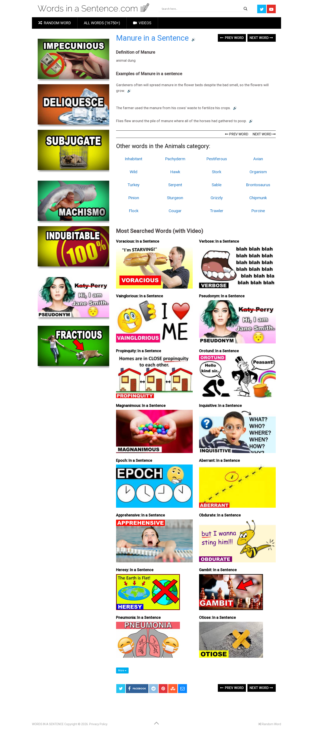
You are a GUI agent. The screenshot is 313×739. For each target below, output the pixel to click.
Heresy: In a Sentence (135, 569)
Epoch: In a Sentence (134, 460)
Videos (144, 23)
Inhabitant (133, 158)
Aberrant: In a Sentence (219, 460)
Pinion (133, 197)
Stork (216, 171)
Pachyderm (175, 158)
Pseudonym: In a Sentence (222, 296)
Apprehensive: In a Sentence (140, 515)
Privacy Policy (98, 724)
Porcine (258, 210)
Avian (258, 158)
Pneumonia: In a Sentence (138, 617)
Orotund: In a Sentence (219, 351)
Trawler (216, 210)
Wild (133, 171)
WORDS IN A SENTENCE (48, 724)
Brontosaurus (258, 184)
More (121, 670)
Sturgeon (175, 197)
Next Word (260, 38)
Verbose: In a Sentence (219, 241)
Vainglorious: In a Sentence (139, 296)
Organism (258, 171)
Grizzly (217, 197)
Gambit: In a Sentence (218, 569)
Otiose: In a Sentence (217, 617)
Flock (133, 210)
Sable (216, 184)
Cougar (175, 210)
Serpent (175, 184)
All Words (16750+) (102, 23)
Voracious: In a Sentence (137, 241)
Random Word (57, 23)
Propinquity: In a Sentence (138, 351)
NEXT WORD (262, 134)
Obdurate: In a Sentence (220, 515)
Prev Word (234, 38)
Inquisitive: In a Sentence (220, 405)
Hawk (175, 171)
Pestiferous (216, 158)
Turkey (133, 184)
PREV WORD (238, 134)
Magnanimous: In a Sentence (141, 405)
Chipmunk (258, 197)
